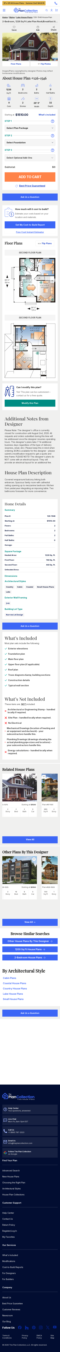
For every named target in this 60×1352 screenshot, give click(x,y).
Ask (38, 30)
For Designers (9, 1273)
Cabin (19, 587)
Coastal (29, 587)
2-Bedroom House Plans (28, 957)
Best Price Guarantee (12, 1303)
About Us (6, 1297)
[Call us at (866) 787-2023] (56, 3)
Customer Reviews (11, 1309)
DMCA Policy (39, 1336)
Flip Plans (47, 243)
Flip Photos (46, 64)
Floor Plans (16, 64)
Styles (12, 17)
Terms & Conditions (7, 1336)
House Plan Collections (13, 1194)
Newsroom (7, 1315)
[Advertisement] (30, 1052)
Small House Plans (45, 587)
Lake (8, 592)
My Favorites (8, 1237)
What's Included (10, 1255)
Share (54, 30)
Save (14, 30)
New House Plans (10, 1176)
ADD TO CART (30, 177)
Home (5, 17)
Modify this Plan (30, 403)
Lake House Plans (24, 17)
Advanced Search (11, 1170)
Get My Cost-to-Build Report (30, 225)
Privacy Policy (25, 1336)
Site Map (52, 1336)
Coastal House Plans (14, 983)
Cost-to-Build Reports (12, 1267)
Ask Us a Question (30, 197)
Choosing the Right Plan (13, 1182)
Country (9, 587)
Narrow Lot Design (14, 615)
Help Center (8, 1213)
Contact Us (7, 1219)
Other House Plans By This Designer (28, 941)
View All (28, 922)
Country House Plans (15, 988)
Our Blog (6, 1321)
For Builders (8, 1279)
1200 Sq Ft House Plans (28, 949)
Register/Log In (9, 1231)
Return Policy (8, 1225)
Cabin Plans (9, 978)
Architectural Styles (11, 1188)
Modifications (8, 1261)
